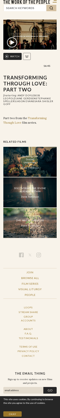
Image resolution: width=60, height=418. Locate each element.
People (30, 294)
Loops (28, 307)
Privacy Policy (28, 351)
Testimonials (28, 338)
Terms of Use (28, 346)
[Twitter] (30, 255)
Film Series (30, 283)
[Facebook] (21, 255)
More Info (9, 406)
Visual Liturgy (30, 289)
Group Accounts (28, 318)
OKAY (12, 414)
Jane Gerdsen (26, 98)
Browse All (30, 278)
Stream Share (28, 312)
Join (30, 272)
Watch (15, 56)
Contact (28, 355)
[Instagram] (38, 255)
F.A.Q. (28, 333)
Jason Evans (25, 101)
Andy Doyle (26, 95)
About (28, 329)
